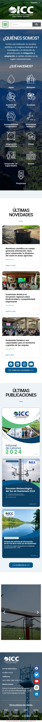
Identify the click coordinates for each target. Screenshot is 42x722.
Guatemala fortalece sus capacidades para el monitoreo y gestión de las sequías (20, 342)
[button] (5, 24)
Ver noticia (10, 259)
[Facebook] (11, 364)
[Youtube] (31, 364)
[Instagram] (24, 364)
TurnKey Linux (31, 721)
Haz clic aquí (21, 611)
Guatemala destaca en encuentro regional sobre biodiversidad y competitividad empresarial (20, 298)
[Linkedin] (17, 364)
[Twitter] (36, 674)
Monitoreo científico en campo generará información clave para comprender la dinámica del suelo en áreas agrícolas (20, 252)
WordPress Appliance (12, 721)
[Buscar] (36, 24)
